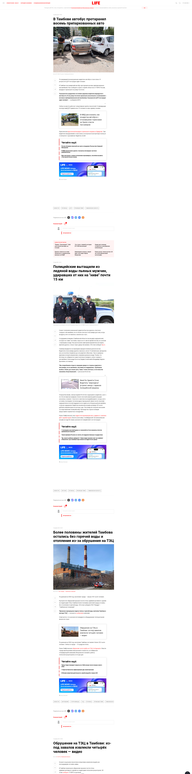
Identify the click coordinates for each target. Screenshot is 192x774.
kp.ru (103, 345)
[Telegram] (75, 217)
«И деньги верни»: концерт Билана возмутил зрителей (62, 761)
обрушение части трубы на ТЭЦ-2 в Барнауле (86, 648)
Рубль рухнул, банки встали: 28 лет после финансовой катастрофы (103, 253)
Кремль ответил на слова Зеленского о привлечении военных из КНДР (62, 253)
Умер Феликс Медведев (81, 760)
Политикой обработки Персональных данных (82, 7)
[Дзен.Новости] (68, 217)
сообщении (79, 613)
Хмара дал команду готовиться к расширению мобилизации (102, 246)
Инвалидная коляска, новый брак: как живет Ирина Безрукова (83, 253)
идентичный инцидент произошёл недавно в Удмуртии (85, 131)
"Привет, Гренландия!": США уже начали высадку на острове (63, 246)
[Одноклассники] (83, 217)
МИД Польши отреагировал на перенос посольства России (103, 768)
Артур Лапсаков (64, 461)
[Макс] (72, 217)
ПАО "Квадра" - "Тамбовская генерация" (67, 591)
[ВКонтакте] (79, 217)
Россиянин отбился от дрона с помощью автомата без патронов (103, 762)
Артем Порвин (64, 179)
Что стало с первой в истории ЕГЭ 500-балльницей (83, 245)
